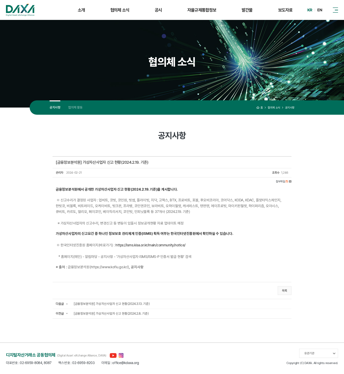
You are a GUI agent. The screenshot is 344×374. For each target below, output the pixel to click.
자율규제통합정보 (201, 10)
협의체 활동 (75, 107)
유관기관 (309, 353)
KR (309, 10)
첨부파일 (282, 181)
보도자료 (285, 10)
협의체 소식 (119, 10)
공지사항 (55, 107)
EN (319, 10)
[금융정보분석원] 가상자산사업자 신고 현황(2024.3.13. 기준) (112, 304)
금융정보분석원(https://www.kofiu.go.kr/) (98, 267)
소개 (81, 10)
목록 (284, 291)
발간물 (247, 10)
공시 (158, 10)
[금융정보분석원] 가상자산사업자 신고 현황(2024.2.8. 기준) (111, 313)
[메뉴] (335, 10)
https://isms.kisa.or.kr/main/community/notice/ (150, 245)
